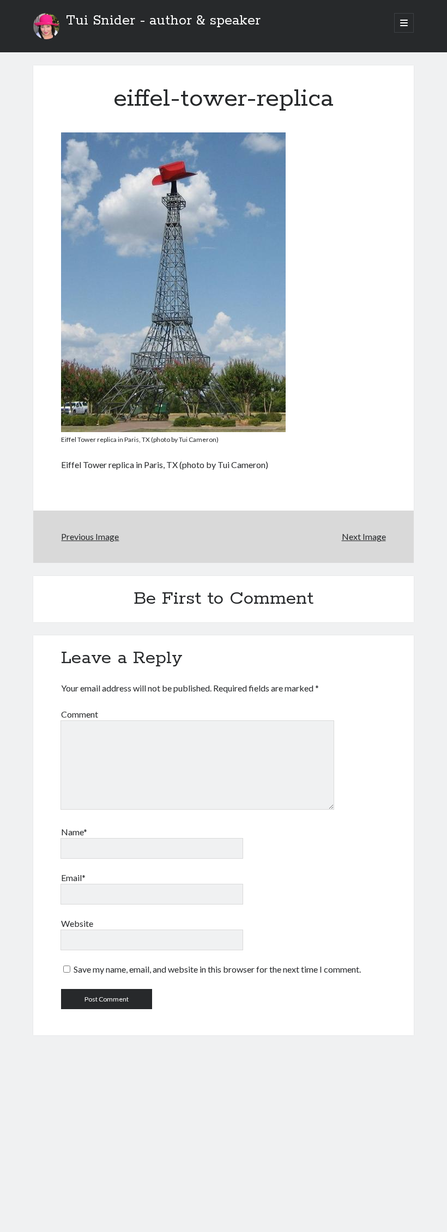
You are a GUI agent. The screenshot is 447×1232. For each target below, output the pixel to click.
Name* (74, 832)
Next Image (364, 536)
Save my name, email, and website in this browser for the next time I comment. (217, 969)
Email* (73, 877)
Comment (79, 714)
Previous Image (90, 536)
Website (77, 923)
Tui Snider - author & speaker (163, 20)
